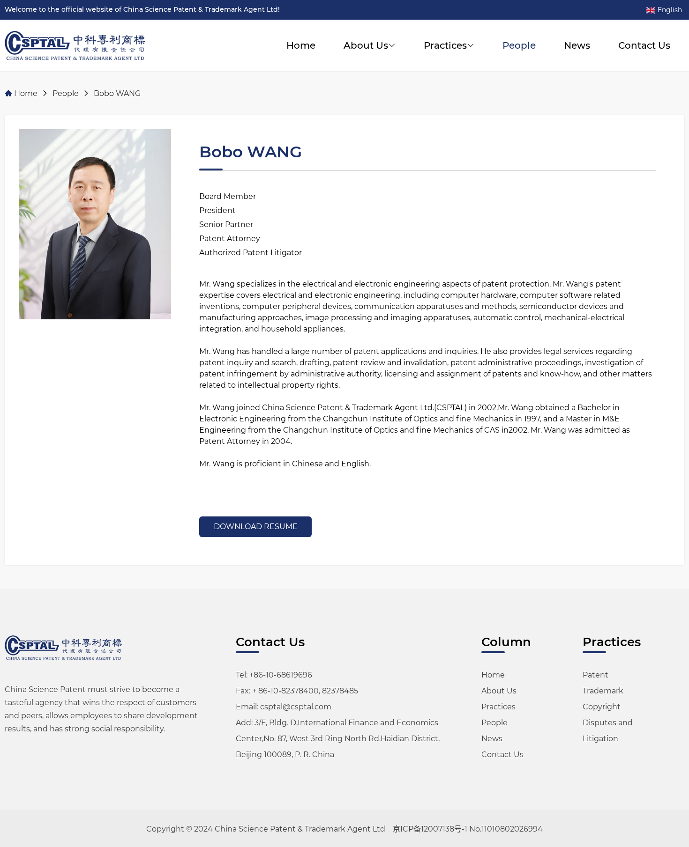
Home (300, 45)
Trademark (603, 690)
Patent (595, 674)
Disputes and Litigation (608, 730)
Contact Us (644, 45)
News (577, 45)
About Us (366, 45)
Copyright (602, 706)
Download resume (256, 526)
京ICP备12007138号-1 (430, 829)
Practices (445, 45)
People (519, 45)
